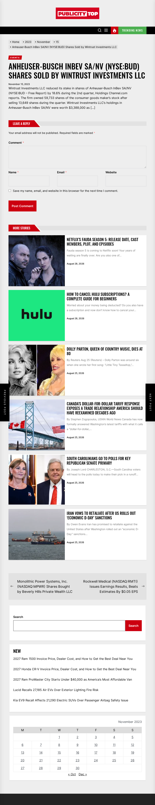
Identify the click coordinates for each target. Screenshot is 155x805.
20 (22, 760)
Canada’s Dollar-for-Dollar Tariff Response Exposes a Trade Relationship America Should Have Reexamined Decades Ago (105, 408)
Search (18, 617)
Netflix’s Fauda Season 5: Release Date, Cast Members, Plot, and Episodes (102, 242)
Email (62, 172)
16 (77, 752)
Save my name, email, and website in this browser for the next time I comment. (65, 191)
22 (59, 760)
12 (132, 745)
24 (96, 760)
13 (22, 752)
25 (114, 760)
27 (22, 768)
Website (111, 172)
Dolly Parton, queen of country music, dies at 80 (105, 351)
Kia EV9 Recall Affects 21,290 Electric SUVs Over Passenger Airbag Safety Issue (70, 700)
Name (14, 172)
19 (132, 752)
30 (77, 768)
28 (41, 768)
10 (96, 745)
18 (114, 752)
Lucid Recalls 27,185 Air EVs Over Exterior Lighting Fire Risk (55, 690)
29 (59, 768)
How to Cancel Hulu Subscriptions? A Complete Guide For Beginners (98, 296)
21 (41, 760)
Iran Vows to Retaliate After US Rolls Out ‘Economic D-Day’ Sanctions (101, 515)
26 (132, 760)
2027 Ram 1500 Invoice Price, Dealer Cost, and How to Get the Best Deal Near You (73, 659)
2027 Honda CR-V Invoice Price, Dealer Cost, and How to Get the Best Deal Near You (74, 669)
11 (114, 745)
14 (41, 752)
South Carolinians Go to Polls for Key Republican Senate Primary (99, 461)
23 (77, 760)
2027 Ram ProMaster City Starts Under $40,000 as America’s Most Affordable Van (72, 679)
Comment (16, 142)
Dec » (83, 774)
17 (95, 752)
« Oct (72, 774)
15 (59, 752)
